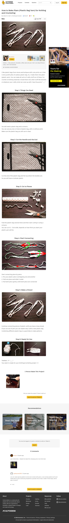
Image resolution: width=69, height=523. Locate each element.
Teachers (34, 2)
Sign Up (64, 2)
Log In (57, 2)
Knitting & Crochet (16, 16)
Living (36, 501)
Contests (27, 2)
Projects (20, 2)
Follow (12, 59)
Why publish (48, 499)
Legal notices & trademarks (47, 520)
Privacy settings (51, 517)
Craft (9, 16)
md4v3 (5, 16)
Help (46, 503)
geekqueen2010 (18, 473)
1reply (12, 484)
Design (28, 503)
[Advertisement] (59, 67)
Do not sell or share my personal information (27, 520)
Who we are (47, 507)
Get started (47, 501)
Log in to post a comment (34, 489)
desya (15, 455)
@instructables (62, 499)
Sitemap (47, 505)
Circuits (28, 499)
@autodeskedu (62, 502)
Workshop (28, 501)
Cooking (37, 499)
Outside (37, 503)
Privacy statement (40, 517)
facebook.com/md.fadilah (11, 67)
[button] (45, 19)
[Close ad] (68, 48)
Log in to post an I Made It (34, 397)
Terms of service (31, 517)
